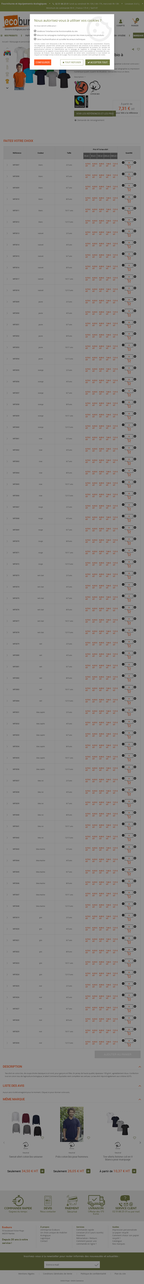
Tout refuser (72, 62)
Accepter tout (99, 62)
